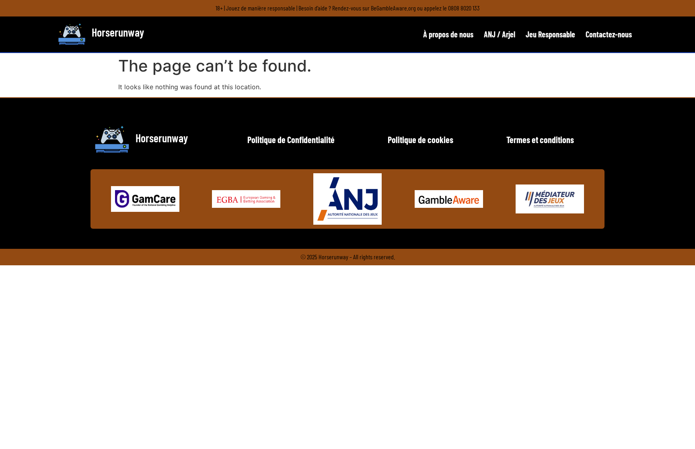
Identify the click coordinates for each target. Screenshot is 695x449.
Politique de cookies (420, 139)
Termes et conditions (540, 139)
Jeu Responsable (550, 34)
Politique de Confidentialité (291, 139)
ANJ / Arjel (499, 34)
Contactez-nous (609, 34)
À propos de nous (448, 34)
